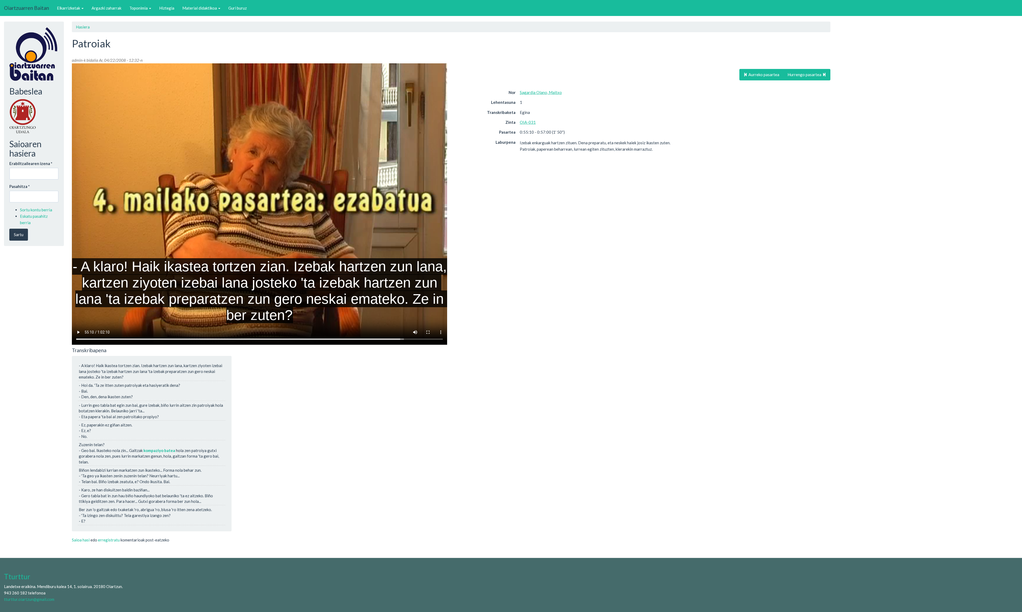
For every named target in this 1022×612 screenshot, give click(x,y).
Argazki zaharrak (106, 8)
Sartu (18, 234)
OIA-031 (528, 122)
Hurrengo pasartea (805, 74)
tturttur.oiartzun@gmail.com (29, 599)
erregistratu (109, 539)
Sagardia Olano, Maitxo (541, 92)
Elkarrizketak (69, 8)
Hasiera (83, 26)
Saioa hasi (81, 539)
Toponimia (139, 8)
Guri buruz (237, 8)
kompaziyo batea (159, 450)
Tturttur (17, 576)
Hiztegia (166, 8)
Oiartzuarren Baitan (26, 8)
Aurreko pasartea (763, 74)
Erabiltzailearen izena (30, 163)
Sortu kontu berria (36, 209)
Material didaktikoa (200, 8)
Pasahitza (19, 186)
